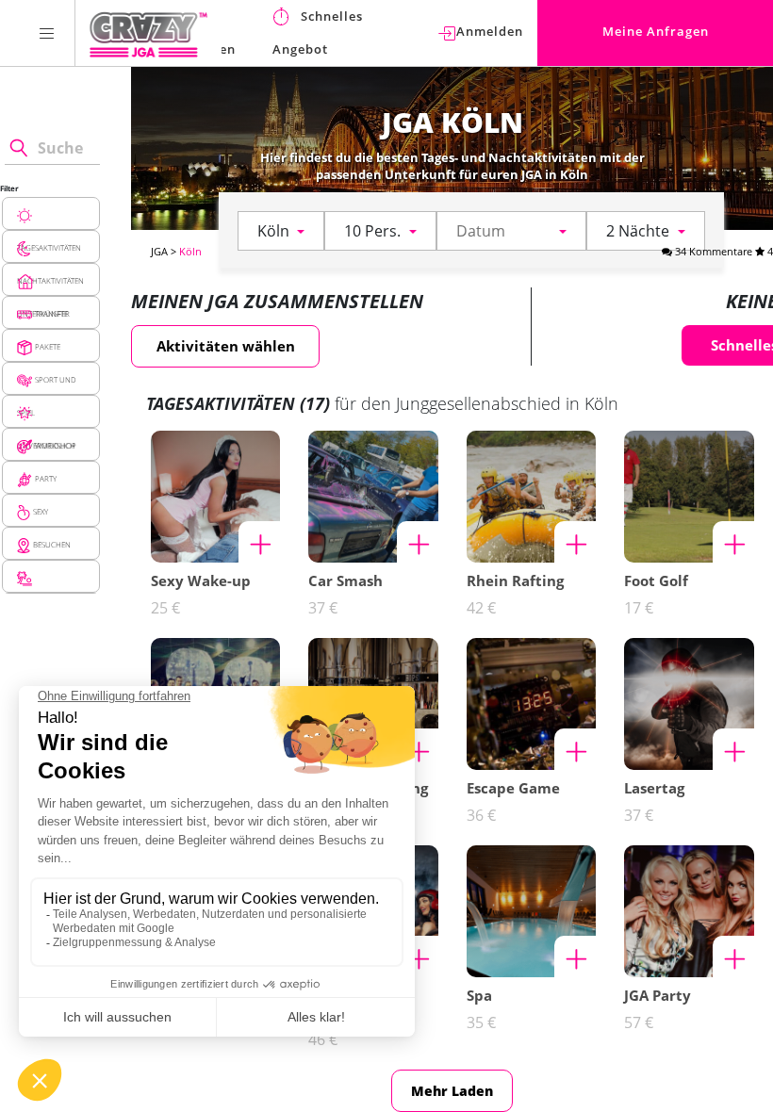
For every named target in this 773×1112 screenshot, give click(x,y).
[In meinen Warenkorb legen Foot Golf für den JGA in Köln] (733, 542)
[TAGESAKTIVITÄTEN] (51, 213)
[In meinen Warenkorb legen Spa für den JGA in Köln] (575, 956)
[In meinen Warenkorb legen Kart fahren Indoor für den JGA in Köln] (417, 956)
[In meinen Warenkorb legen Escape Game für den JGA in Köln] (575, 749)
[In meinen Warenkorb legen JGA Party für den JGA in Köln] (733, 956)
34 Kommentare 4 (722, 251)
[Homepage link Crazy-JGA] (148, 33)
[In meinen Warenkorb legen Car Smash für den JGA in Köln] (417, 542)
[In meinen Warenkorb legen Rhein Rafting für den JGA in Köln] (575, 542)
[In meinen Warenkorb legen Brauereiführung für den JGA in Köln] (417, 749)
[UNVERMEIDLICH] (51, 411)
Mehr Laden (452, 1091)
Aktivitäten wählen (225, 345)
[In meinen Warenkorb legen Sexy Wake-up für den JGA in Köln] (259, 542)
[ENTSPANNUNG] (51, 576)
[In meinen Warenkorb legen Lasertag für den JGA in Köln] (733, 749)
